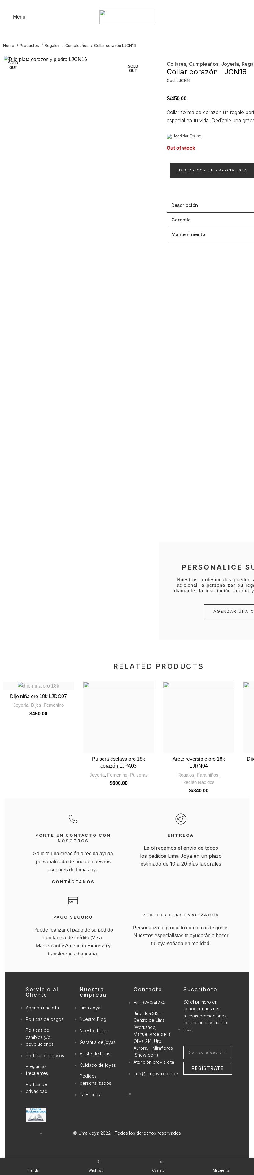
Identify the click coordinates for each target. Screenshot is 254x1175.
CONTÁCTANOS (73, 881)
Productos (30, 45)
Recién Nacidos (198, 782)
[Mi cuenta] (249, 17)
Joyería (230, 64)
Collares (176, 64)
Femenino (54, 705)
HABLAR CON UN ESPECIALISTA (212, 170)
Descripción (184, 205)
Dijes (36, 705)
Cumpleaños (77, 45)
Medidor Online (187, 136)
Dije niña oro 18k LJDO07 (38, 696)
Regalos (53, 45)
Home (9, 45)
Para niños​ (207, 774)
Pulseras (139, 774)
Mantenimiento (188, 234)
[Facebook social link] (123, 4)
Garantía (181, 220)
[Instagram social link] (130, 4)
